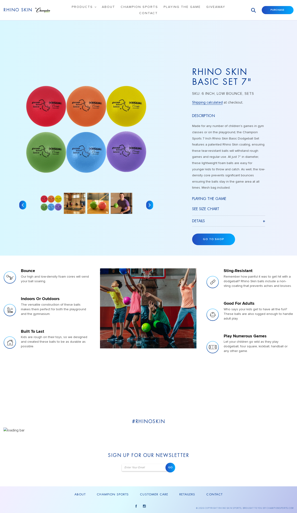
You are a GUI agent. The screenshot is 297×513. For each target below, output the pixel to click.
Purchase (277, 10)
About (108, 7)
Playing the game (209, 199)
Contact (148, 13)
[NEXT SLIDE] (149, 205)
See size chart (205, 209)
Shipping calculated (207, 102)
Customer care (154, 494)
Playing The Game (182, 7)
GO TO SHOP (213, 239)
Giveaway (215, 7)
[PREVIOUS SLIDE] (22, 205)
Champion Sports (139, 7)
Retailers (187, 494)
